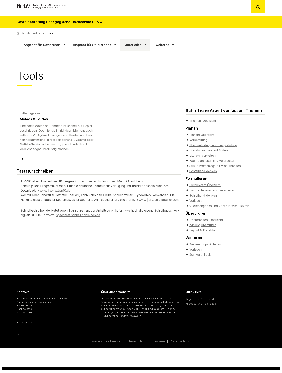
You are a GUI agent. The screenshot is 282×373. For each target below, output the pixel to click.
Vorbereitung (198, 140)
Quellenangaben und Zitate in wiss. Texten (219, 206)
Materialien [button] (133, 45)
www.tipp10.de (60, 190)
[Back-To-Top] (271, 360)
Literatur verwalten (202, 155)
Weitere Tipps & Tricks (205, 244)
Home (19, 33)
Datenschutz (180, 341)
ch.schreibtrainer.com (164, 200)
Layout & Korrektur (202, 230)
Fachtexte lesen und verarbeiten (212, 161)
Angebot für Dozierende (200, 299)
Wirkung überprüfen (202, 225)
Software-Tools (200, 255)
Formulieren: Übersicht (205, 185)
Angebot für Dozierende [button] (42, 45)
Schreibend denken (203, 171)
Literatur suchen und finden (208, 150)
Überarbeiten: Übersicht (206, 220)
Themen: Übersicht (202, 121)
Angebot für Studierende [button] (92, 45)
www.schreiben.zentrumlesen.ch (117, 341)
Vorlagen (195, 201)
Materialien (33, 33)
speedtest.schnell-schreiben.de (78, 215)
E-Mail (29, 322)
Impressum (156, 341)
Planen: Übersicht (201, 135)
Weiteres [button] (161, 45)
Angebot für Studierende (201, 303)
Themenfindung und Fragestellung (213, 145)
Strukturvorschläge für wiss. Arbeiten (215, 166)
